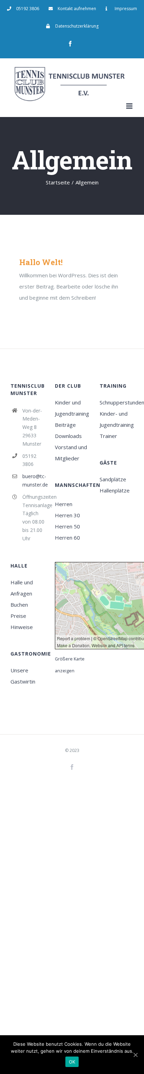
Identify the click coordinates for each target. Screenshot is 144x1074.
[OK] (135, 1054)
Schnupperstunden (117, 402)
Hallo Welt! (41, 262)
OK (72, 1062)
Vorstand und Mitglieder (71, 453)
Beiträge (65, 424)
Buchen (19, 604)
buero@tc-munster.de (33, 480)
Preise (18, 615)
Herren (63, 504)
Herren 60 (67, 537)
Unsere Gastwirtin (22, 676)
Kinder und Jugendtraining (72, 408)
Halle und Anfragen (21, 588)
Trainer (108, 435)
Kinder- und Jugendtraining (117, 419)
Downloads (68, 435)
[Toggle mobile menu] (130, 106)
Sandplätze (113, 479)
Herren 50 (67, 526)
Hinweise (21, 626)
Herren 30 (67, 515)
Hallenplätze (115, 490)
